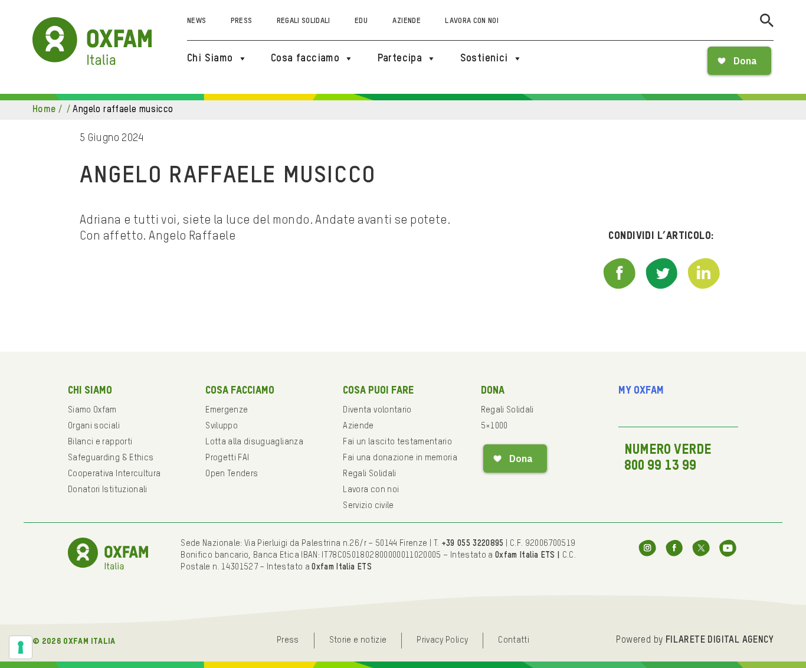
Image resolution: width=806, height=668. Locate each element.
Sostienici (484, 58)
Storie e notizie (358, 640)
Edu (361, 21)
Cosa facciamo (305, 58)
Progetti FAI (227, 458)
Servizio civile (368, 506)
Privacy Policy (442, 640)
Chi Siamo (210, 58)
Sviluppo (221, 426)
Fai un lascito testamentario (397, 442)
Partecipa (400, 58)
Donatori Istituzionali (108, 490)
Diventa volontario (377, 410)
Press (242, 21)
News (196, 21)
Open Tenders (231, 474)
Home (44, 109)
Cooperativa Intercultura (114, 474)
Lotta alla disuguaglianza (254, 442)
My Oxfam (641, 390)
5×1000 (494, 426)
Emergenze (226, 410)
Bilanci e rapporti (100, 442)
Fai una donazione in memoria (400, 458)
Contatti (513, 640)
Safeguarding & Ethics (110, 458)
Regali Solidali (303, 21)
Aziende (406, 21)
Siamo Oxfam (92, 410)
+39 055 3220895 (472, 543)
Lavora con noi (472, 21)
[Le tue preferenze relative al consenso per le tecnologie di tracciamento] (20, 647)
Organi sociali (94, 426)
